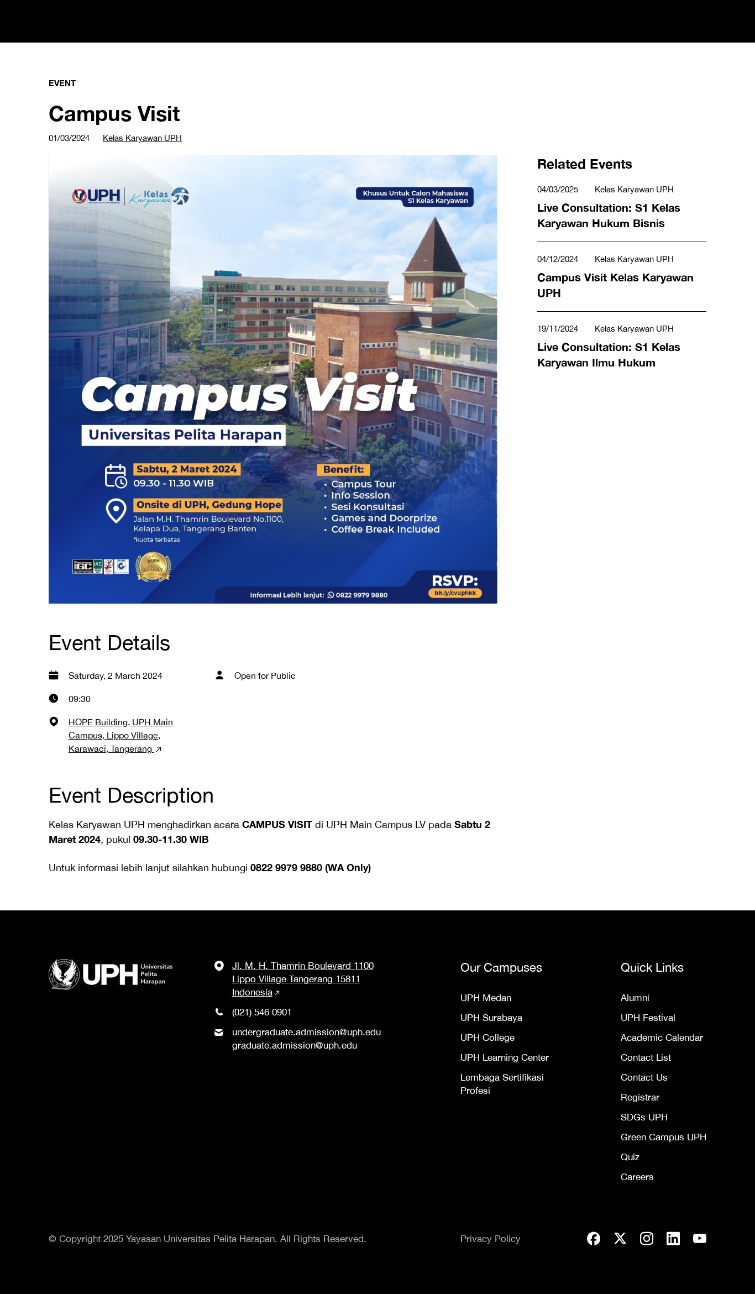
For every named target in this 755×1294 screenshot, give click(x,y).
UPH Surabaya (491, 1017)
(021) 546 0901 (262, 1012)
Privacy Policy (490, 1238)
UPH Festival (648, 1017)
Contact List (646, 1057)
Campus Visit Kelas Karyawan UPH (616, 260)
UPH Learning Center (504, 1057)
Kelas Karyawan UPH (142, 138)
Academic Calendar (662, 1037)
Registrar (640, 1097)
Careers (637, 1176)
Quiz (630, 1156)
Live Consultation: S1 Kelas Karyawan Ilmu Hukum (598, 337)
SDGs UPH (644, 1117)
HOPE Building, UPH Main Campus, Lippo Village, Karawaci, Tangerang (121, 735)
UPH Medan (485, 997)
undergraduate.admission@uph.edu (306, 1032)
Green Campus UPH (663, 1137)
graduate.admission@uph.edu (294, 1045)
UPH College (487, 1037)
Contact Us (644, 1077)
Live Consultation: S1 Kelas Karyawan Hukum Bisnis (598, 198)
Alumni (635, 997)
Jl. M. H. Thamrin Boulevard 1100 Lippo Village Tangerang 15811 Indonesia (303, 979)
